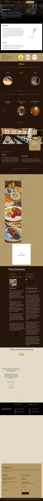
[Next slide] (39, 81)
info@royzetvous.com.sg (27, 483)
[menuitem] (7, 1)
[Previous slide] (3, 81)
